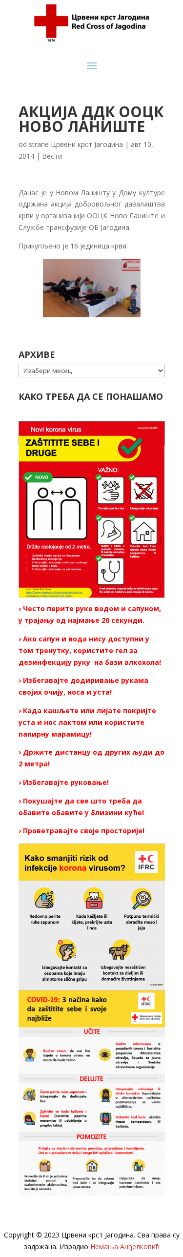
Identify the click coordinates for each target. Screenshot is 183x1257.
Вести (52, 156)
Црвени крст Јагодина (87, 144)
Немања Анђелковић (125, 1246)
